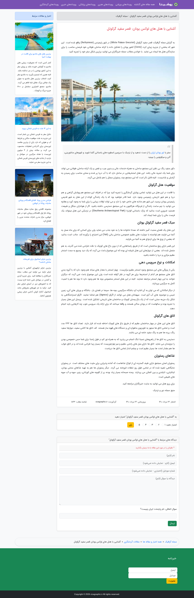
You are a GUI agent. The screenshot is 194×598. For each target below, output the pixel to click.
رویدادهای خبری (68, 4)
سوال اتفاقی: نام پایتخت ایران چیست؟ (158, 509)
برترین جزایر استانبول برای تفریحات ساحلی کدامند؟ (37, 261)
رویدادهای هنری (105, 4)
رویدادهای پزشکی (87, 4)
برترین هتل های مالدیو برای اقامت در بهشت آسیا (36, 55)
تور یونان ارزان (157, 152)
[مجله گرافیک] (168, 4)
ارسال (172, 523)
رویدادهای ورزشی (123, 4)
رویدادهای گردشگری (49, 4)
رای (130, 425)
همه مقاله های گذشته (144, 4)
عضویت (172, 581)
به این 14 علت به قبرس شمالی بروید (36, 128)
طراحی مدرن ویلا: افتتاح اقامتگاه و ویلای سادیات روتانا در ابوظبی (34, 202)
